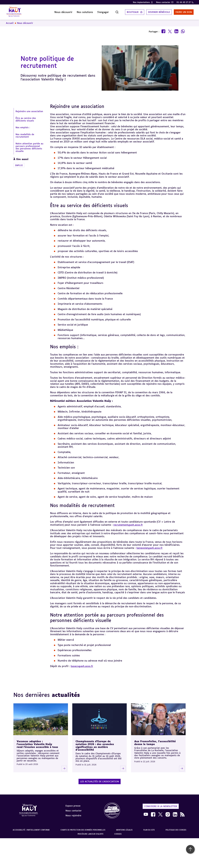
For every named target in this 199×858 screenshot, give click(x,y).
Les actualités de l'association (99, 781)
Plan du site (149, 830)
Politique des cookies (176, 830)
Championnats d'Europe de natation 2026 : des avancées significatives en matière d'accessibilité (95, 745)
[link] (112, 810)
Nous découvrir (63, 12)
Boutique (133, 12)
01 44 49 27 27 (184, 2)
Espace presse (73, 805)
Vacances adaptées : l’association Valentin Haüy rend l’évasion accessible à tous (37, 744)
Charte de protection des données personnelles (83, 830)
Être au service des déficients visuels (26, 119)
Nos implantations (141, 2)
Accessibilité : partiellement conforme (31, 830)
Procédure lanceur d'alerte (90, 834)
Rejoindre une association (29, 111)
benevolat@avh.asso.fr (149, 547)
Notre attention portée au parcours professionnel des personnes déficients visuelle (29, 147)
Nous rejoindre (73, 815)
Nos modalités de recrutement (25, 135)
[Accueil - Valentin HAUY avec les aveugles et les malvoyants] (28, 810)
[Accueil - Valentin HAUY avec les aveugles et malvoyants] (14, 12)
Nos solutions (85, 12)
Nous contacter (163, 2)
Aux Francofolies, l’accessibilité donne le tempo (155, 743)
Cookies (118, 834)
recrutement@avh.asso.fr (128, 524)
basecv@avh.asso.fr (82, 666)
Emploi (19, 165)
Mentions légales (124, 830)
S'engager (103, 12)
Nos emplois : (23, 127)
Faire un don (184, 12)
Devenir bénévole (159, 12)
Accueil (10, 23)
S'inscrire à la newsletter (160, 806)
